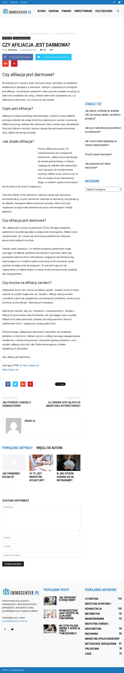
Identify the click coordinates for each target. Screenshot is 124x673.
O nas (4, 2)
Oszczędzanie (104, 11)
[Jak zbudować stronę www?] (50, 600)
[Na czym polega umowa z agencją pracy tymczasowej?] (50, 628)
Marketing (7, 38)
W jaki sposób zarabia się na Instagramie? (65, 477)
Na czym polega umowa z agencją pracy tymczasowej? (69, 629)
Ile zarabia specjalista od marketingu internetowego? (63, 404)
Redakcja (12, 50)
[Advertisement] (62, 24)
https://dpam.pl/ (10, 369)
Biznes (41, 11)
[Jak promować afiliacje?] (14, 463)
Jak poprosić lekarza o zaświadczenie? (16, 404)
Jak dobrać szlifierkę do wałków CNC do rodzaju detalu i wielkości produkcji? (103, 114)
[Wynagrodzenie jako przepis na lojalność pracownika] (50, 613)
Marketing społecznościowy (102, 638)
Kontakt (24, 2)
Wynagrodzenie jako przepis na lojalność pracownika (68, 614)
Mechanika (91, 633)
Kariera (54, 11)
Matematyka (92, 613)
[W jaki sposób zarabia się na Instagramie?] (68, 463)
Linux (88, 653)
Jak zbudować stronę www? (67, 599)
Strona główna (8, 33)
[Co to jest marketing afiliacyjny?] (41, 463)
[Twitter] (119, 2)
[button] (118, 11)
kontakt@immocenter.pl (14, 621)
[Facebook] (114, 2)
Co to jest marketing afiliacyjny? (36, 477)
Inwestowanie (83, 11)
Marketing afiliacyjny (21, 38)
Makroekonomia (94, 618)
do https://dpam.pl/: (30, 365)
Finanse (66, 11)
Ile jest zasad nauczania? (98, 154)
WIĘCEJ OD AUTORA (49, 448)
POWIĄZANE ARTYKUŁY (17, 448)
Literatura (91, 598)
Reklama (14, 2)
